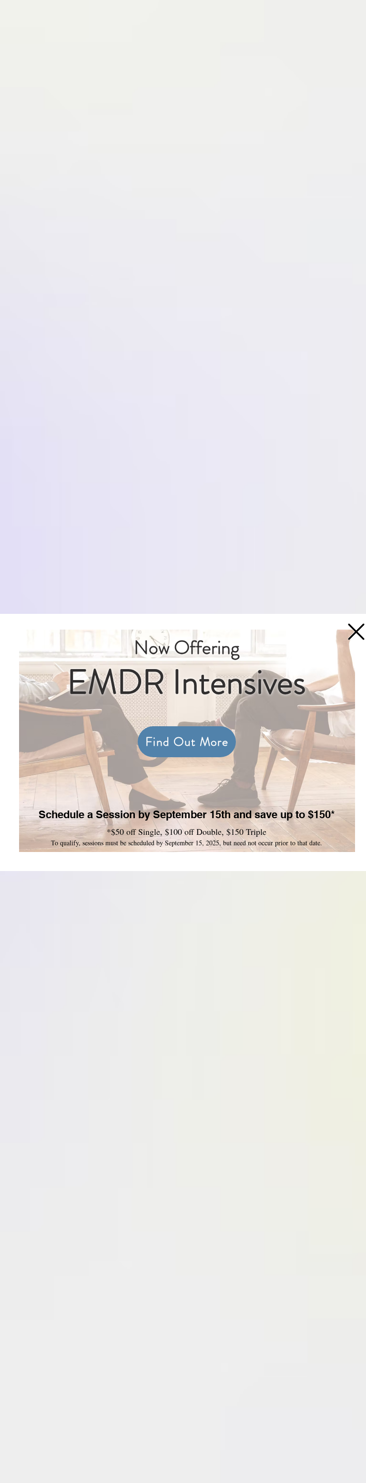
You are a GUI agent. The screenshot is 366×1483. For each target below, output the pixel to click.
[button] (356, 631)
